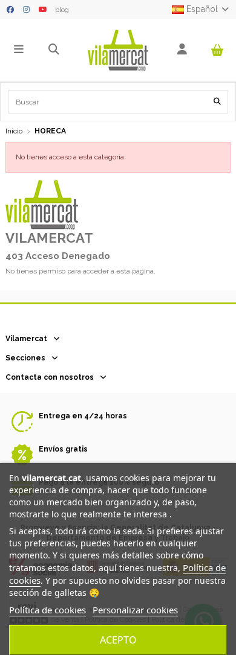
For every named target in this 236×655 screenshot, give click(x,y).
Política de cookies (47, 610)
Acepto (118, 640)
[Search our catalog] (217, 101)
